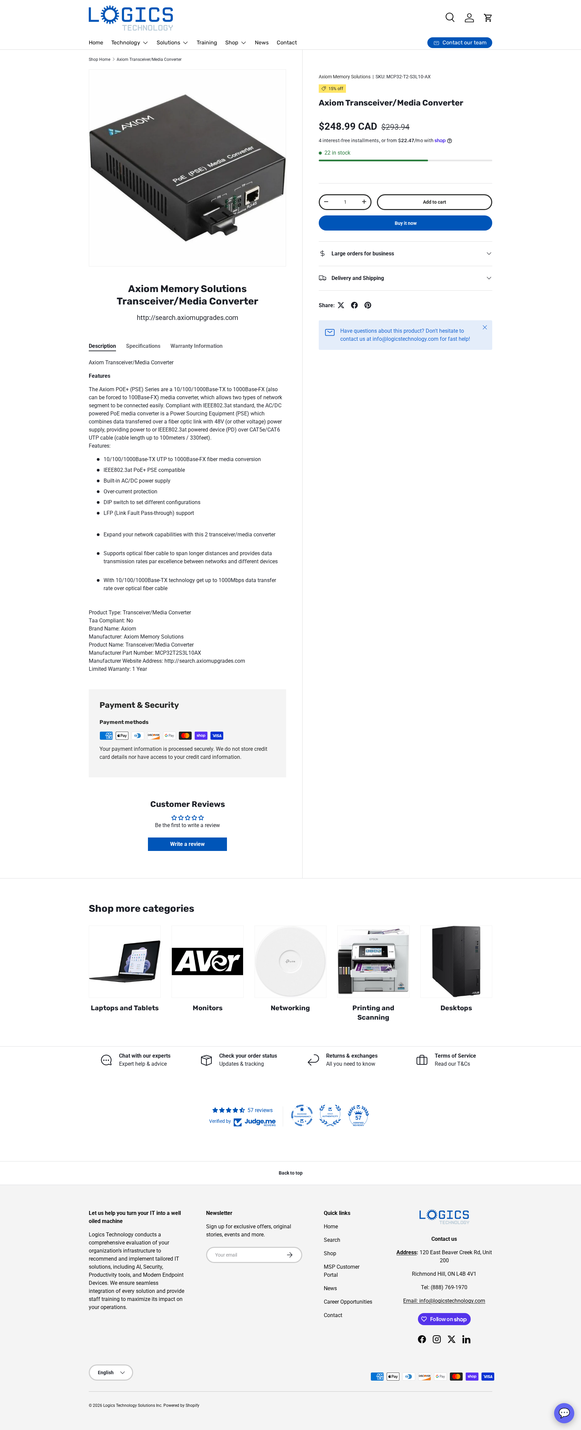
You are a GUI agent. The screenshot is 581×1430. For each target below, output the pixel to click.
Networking (290, 1008)
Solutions (168, 42)
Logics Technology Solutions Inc (132, 1405)
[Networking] (290, 961)
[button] (488, 17)
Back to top (291, 1173)
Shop (231, 42)
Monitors (208, 1008)
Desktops (456, 1008)
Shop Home (99, 59)
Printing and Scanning (373, 1012)
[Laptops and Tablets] (124, 961)
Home (96, 42)
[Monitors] (207, 961)
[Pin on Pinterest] (368, 305)
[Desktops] (456, 961)
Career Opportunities (348, 1302)
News (262, 42)
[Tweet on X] (341, 305)
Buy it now (406, 223)
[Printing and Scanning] (373, 961)
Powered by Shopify (181, 1405)
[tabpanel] (187, 516)
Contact (287, 42)
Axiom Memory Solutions (345, 76)
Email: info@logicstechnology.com (444, 1301)
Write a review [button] (187, 844)
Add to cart (434, 201)
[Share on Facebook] (354, 305)
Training (207, 42)
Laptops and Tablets (125, 1008)
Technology (125, 42)
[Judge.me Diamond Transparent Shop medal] (302, 1115)
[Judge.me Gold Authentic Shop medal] (330, 1115)
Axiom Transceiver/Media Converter (149, 59)
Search (332, 1240)
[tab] (102, 346)
